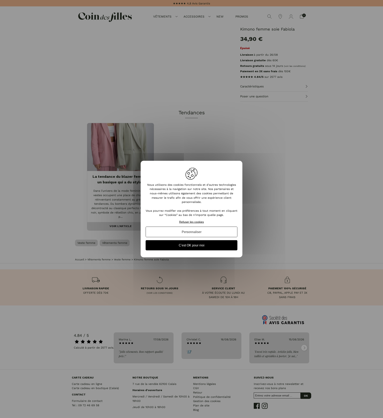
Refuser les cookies (191, 221)
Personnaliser (191, 231)
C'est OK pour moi (191, 245)
